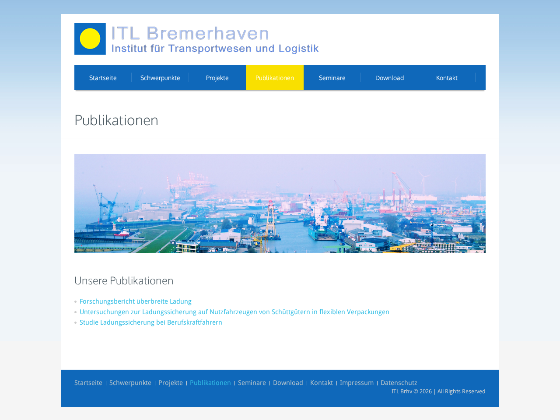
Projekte (170, 383)
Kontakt (321, 383)
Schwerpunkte (130, 383)
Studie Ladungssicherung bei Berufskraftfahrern (151, 322)
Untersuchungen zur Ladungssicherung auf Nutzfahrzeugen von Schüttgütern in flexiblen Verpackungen (234, 312)
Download (288, 383)
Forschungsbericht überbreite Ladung (136, 301)
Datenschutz (399, 383)
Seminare (252, 383)
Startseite (88, 383)
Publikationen (210, 383)
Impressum (357, 383)
